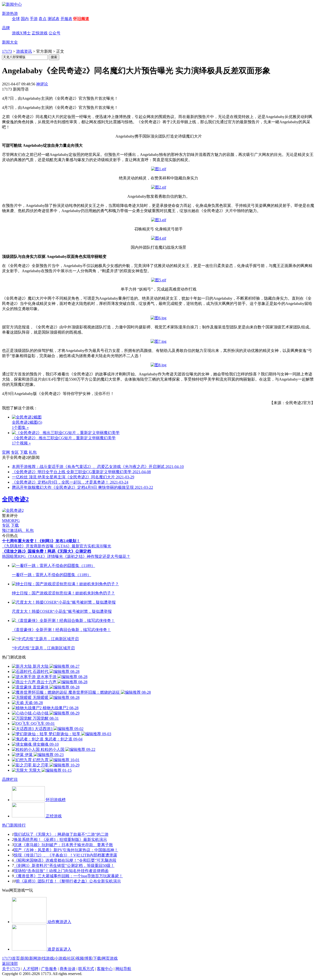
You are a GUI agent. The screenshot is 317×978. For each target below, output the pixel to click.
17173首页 (11, 958)
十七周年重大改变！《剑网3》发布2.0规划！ (41, 541)
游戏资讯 (24, 51)
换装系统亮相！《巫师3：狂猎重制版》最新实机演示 (60, 839)
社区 (71, 958)
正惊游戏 (40, 33)
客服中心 (105, 969)
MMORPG (11, 520)
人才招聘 (30, 969)
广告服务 (49, 969)
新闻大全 (10, 42)
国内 (25, 19)
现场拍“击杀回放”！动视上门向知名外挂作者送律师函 (61, 871)
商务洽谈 (68, 969)
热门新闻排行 (14, 825)
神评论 (42, 84)
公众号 (54, 33)
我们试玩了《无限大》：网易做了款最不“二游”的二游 (61, 834)
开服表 (66, 19)
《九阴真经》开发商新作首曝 (27, 546)
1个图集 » (20, 427)
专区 (15, 452)
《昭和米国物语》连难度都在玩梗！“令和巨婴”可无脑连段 (65, 860)
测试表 (53, 19)
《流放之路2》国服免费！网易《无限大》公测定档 (46, 551)
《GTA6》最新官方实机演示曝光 (82, 546)
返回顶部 (10, 963)
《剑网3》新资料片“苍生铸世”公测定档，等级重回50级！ (64, 865)
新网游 (35, 958)
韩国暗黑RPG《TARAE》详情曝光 (32, 556)
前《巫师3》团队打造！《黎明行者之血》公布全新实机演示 (68, 881)
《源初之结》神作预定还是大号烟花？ (96, 556)
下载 (24, 452)
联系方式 (86, 969)
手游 (34, 19)
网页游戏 (110, 958)
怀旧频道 (81, 19)
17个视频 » (21, 443)
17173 (7, 51)
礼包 (33, 452)
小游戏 (60, 958)
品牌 (6, 28)
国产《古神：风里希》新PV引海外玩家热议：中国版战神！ (66, 850)
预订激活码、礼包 (18, 530)
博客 (88, 958)
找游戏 (48, 958)
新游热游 (10, 13)
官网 (6, 452)
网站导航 (123, 969)
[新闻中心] (12, 4)
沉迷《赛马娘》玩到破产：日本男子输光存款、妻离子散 (63, 845)
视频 (80, 958)
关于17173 (11, 969)
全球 (16, 19)
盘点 (43, 19)
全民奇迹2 (15, 499)
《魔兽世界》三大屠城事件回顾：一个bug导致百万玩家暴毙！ (68, 876)
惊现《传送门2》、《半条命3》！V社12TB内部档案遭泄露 (65, 855)
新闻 (24, 958)
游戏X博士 (21, 33)
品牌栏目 (10, 779)
